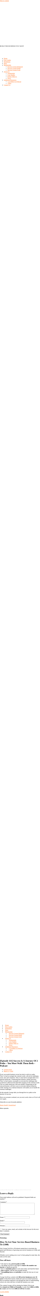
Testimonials (11, 73)
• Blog (9, 83)
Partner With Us (12, 76)
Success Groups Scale (13, 70)
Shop (5, 63)
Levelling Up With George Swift (6, 1189)
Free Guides (7, 60)
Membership (7, 65)
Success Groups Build (13, 68)
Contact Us (7, 85)
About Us (6, 72)
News (9, 78)
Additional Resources (10, 80)
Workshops (7, 62)
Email (2, 1220)
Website (2, 1226)
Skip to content (4, 1)
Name (2, 1217)
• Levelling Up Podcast (14, 81)
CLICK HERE (4, 1292)
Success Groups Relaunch (15, 67)
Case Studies (11, 75)
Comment (3, 1202)
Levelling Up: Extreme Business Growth (22, 1189)
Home (5, 58)
